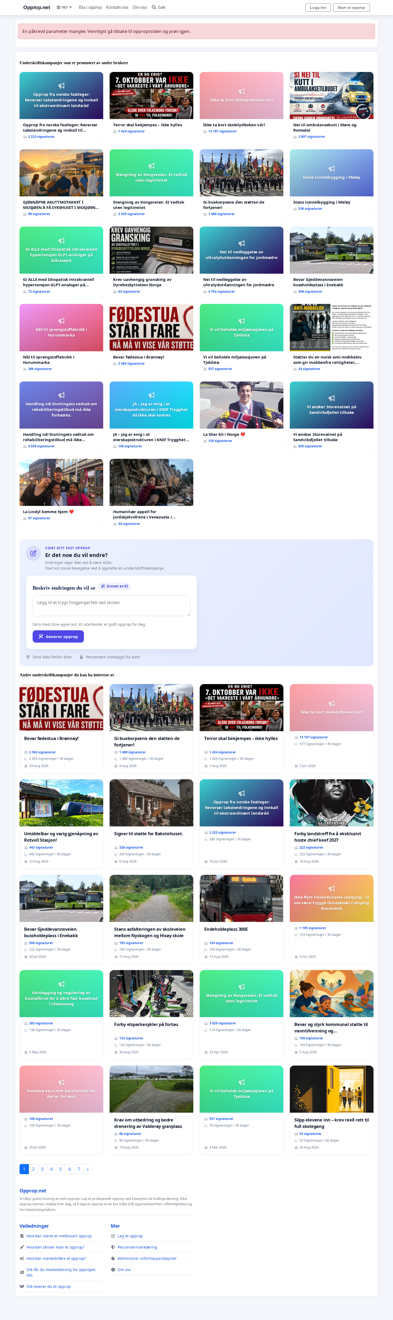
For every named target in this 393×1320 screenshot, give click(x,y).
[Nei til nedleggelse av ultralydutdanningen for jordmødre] (241, 262)
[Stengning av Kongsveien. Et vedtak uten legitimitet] (151, 184)
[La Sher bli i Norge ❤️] (241, 414)
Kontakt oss (117, 7)
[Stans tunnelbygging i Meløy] (331, 182)
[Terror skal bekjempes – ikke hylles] (151, 105)
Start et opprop (351, 7)
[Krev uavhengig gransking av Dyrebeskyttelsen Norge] (151, 262)
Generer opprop (62, 636)
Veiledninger (34, 1226)
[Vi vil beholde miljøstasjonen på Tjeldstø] (241, 339)
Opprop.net (36, 7)
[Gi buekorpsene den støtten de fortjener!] (241, 184)
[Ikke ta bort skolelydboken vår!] (241, 105)
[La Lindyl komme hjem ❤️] (61, 491)
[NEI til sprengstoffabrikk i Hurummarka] (61, 339)
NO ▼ (67, 7)
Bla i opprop (90, 7)
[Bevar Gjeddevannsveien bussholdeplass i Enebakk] (331, 262)
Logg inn (318, 7)
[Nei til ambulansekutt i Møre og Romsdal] (331, 107)
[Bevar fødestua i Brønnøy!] (151, 336)
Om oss (140, 7)
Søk (161, 7)
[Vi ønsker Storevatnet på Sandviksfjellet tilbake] (331, 416)
